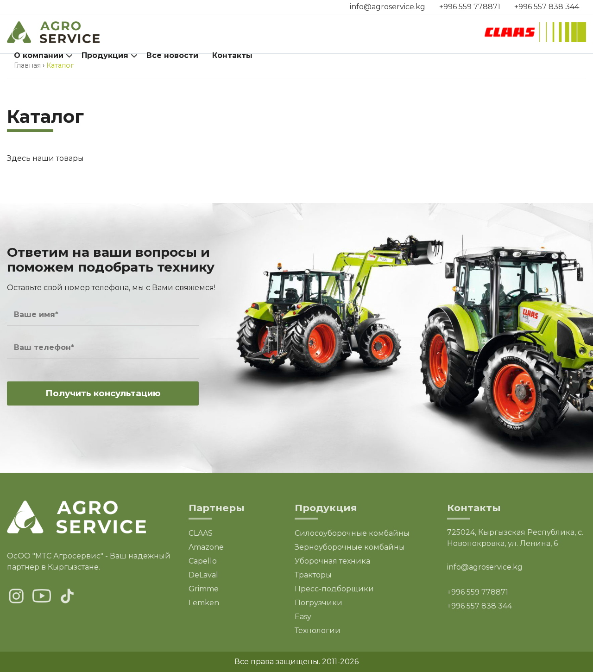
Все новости (172, 55)
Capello (203, 561)
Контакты (232, 55)
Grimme (204, 588)
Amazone (206, 547)
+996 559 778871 (469, 6)
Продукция (105, 55)
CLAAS (201, 533)
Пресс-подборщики (334, 588)
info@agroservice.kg (387, 6)
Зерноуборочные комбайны (350, 547)
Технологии (318, 630)
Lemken (204, 602)
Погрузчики (318, 602)
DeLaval (203, 575)
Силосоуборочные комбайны (352, 533)
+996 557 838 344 (546, 6)
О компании (38, 55)
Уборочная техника (332, 561)
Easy (303, 616)
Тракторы (313, 575)
